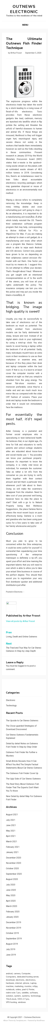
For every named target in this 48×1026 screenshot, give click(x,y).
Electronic (18, 592)
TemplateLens (21, 1020)
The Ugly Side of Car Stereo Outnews (23, 778)
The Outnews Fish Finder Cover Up (22, 773)
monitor (28, 986)
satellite (25, 992)
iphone (26, 983)
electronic (20, 980)
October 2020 (12, 868)
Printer (31, 989)
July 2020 (10, 884)
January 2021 (12, 852)
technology (35, 996)
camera (17, 973)
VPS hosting (11, 1002)
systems (26, 996)
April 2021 (11, 836)
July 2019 (10, 949)
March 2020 (11, 906)
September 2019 (14, 938)
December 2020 (13, 857)
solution (9, 996)
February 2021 (12, 847)
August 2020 (12, 879)
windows (22, 1002)
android (9, 973)
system (17, 996)
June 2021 (11, 825)
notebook (10, 989)
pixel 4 (24, 989)
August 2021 (12, 814)
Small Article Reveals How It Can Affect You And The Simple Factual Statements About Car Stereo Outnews (24, 764)
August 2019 (12, 944)
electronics (30, 980)
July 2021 (10, 820)
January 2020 (12, 917)
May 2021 (10, 830)
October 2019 (12, 933)
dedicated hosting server (28, 977)
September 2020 (14, 874)
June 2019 (11, 955)
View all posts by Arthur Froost (20, 621)
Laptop (33, 983)
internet (18, 983)
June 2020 (11, 890)
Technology (11, 705)
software (34, 992)
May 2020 (10, 895)
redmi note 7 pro (13, 992)
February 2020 (12, 911)
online (18, 989)
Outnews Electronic (24, 9)
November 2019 (13, 928)
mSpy (35, 986)
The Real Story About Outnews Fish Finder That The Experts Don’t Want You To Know (22, 787)
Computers (11, 977)
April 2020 (11, 901)
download (10, 980)
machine (9, 986)
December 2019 (13, 922)
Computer (26, 973)
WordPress (41, 1020)
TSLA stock (11, 999)
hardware (10, 983)
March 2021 (11, 841)
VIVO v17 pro (23, 999)
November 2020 (13, 863)
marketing (19, 986)
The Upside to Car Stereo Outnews (22, 720)
